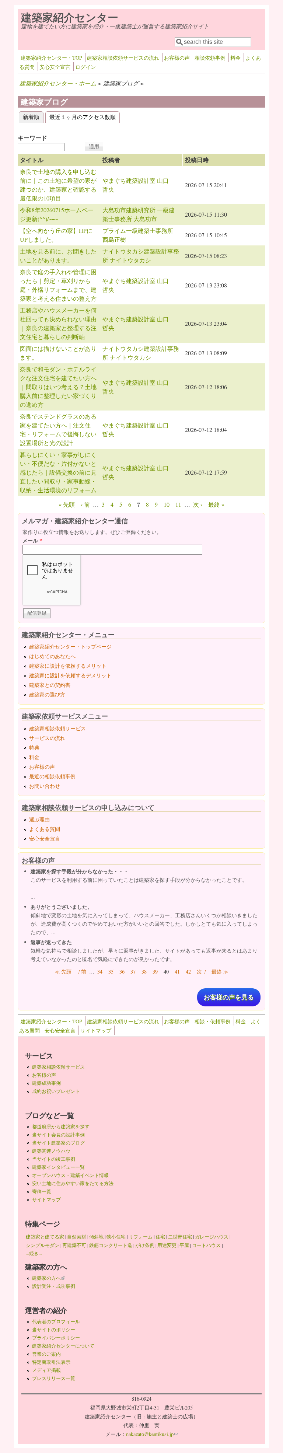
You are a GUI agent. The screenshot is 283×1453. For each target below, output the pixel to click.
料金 (235, 57)
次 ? (201, 971)
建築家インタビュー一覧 (58, 1167)
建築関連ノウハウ (51, 1151)
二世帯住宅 (180, 1236)
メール (32, 540)
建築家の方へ (48, 1278)
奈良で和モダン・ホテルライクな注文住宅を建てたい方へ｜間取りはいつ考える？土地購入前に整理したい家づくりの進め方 (58, 386)
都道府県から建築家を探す (61, 1126)
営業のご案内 (46, 1354)
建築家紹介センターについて (63, 1345)
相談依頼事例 (210, 57)
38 (144, 971)
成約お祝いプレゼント (56, 1091)
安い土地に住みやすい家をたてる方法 (72, 1183)
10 (167, 504)
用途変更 (167, 1245)
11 (178, 504)
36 (122, 971)
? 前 (81, 971)
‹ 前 (85, 504)
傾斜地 (96, 1236)
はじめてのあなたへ (52, 656)
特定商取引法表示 (51, 1362)
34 (99, 971)
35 (110, 971)
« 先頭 (67, 504)
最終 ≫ (220, 971)
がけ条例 (144, 1245)
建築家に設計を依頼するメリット (67, 665)
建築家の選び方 (47, 694)
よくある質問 (44, 828)
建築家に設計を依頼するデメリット (70, 675)
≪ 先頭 (63, 971)
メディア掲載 (46, 1370)
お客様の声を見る (229, 997)
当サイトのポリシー (53, 1329)
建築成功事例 (46, 1083)
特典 (34, 747)
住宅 (160, 1236)
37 (133, 971)
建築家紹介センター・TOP (51, 57)
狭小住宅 (116, 1236)
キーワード (32, 137)
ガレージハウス (211, 1236)
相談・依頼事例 (213, 1021)
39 (155, 971)
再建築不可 (74, 1245)
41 (177, 971)
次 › (197, 504)
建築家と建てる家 (45, 1236)
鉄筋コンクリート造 (110, 1245)
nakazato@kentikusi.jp (152, 1434)
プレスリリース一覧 (53, 1378)
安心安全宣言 (54, 66)
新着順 (33, 116)
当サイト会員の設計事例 (58, 1134)
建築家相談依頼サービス (57, 728)
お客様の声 (177, 57)
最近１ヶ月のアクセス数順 (82, 116)
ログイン (85, 66)
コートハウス (206, 1245)
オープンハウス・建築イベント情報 (70, 1175)
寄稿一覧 (41, 1191)
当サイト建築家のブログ (58, 1142)
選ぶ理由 (39, 819)
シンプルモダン (42, 1245)
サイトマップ (95, 1030)
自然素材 (76, 1236)
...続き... (34, 1253)
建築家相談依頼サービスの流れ (123, 57)
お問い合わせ (44, 785)
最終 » (216, 504)
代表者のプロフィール (56, 1321)
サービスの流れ (47, 737)
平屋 (184, 1245)
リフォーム (141, 1236)
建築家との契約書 (49, 684)
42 (188, 971)
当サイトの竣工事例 (53, 1159)
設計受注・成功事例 (53, 1286)
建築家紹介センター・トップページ (70, 646)
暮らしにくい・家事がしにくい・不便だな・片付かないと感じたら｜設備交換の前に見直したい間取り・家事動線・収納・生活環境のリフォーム (58, 472)
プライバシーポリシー (56, 1337)
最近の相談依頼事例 (52, 776)
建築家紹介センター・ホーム (58, 83)
